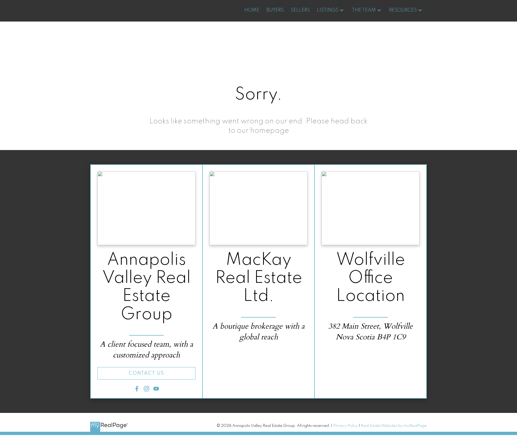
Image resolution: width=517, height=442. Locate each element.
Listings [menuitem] (327, 10)
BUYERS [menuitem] (275, 10)
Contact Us (146, 373)
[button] (146, 373)
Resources (403, 10)
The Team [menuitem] (364, 10)
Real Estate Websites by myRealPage (394, 426)
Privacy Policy (345, 426)
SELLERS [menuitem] (300, 10)
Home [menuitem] (251, 10)
